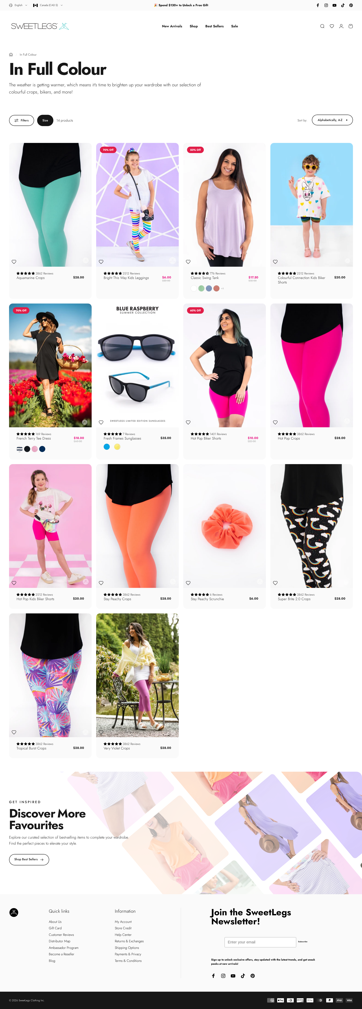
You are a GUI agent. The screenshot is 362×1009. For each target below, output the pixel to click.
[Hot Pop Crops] (311, 365)
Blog (52, 961)
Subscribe (303, 942)
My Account (123, 922)
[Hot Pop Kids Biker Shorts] (50, 526)
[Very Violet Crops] (137, 675)
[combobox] (18, 5)
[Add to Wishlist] (14, 262)
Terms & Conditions (128, 961)
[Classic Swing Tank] (224, 205)
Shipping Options (127, 948)
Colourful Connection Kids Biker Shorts (301, 280)
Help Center (123, 935)
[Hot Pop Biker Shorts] (224, 365)
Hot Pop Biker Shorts (206, 438)
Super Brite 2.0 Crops (294, 598)
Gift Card (55, 928)
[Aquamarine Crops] (50, 205)
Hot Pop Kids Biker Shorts (35, 598)
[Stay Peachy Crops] (137, 526)
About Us (55, 922)
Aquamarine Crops (31, 277)
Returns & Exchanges (129, 941)
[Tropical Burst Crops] (50, 675)
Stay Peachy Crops (117, 598)
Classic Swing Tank (205, 277)
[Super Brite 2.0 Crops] (311, 526)
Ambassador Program (63, 948)
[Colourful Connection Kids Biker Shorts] (311, 205)
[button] (26, 273)
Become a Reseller (61, 954)
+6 (222, 288)
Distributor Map (59, 941)
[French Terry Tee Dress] (50, 365)
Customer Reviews (61, 935)
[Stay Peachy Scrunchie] (224, 526)
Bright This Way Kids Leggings (126, 277)
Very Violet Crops (117, 748)
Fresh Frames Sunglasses (122, 438)
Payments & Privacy (128, 954)
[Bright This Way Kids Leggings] (137, 205)
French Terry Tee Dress (34, 438)
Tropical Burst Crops (31, 748)
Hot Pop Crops (289, 438)
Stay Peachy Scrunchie (207, 598)
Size (45, 120)
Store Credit (123, 928)
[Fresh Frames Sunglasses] (137, 365)
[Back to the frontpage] (11, 55)
